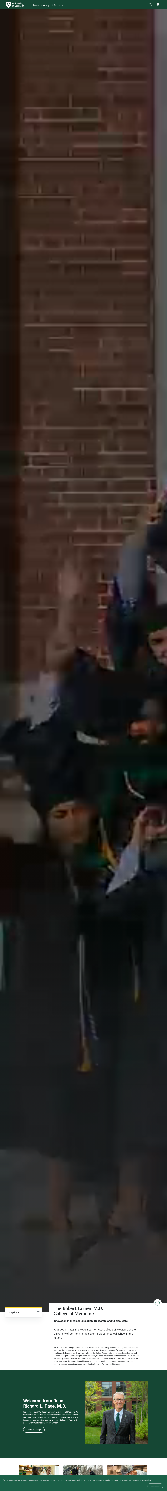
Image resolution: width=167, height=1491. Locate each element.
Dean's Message (34, 1430)
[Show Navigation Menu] (158, 4)
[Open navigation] (38, 1312)
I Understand (155, 1486)
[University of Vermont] (12, 8)
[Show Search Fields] (150, 4)
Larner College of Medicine (49, 5)
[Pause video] (157, 1303)
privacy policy (145, 1480)
